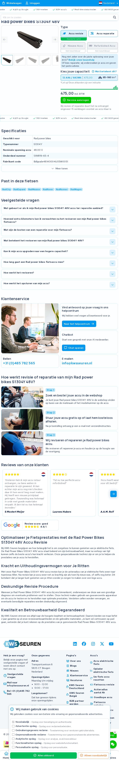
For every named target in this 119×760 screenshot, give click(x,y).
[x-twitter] (102, 644)
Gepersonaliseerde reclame (58, 734)
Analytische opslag (46, 738)
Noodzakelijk (44, 721)
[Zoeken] (114, 17)
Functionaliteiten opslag (47, 743)
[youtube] (111, 644)
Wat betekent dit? (106, 71)
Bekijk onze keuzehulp (81, 59)
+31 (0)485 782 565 (19, 363)
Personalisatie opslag (42, 747)
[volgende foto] (55, 39)
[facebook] (84, 644)
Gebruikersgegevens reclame (55, 730)
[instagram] (93, 644)
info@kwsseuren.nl (77, 363)
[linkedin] (75, 644)
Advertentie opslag (43, 726)
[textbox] (106, 3)
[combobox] (107, 3)
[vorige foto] (4, 39)
